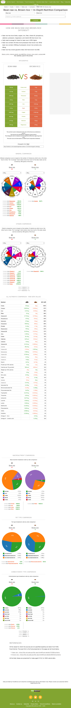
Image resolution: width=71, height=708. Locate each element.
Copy (28, 144)
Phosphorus (4, 318)
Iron (2, 311)
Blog (62, 2)
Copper (3, 308)
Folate (2, 305)
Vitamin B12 (24, 290)
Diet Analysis (20, 2)
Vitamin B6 (4, 331)
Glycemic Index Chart (42, 2)
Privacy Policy (34, 704)
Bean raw (24, 6)
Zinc (2, 334)
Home (6, 6)
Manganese (4, 352)
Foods (11, 6)
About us (12, 704)
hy (38, 701)
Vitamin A (24, 288)
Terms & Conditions (45, 704)
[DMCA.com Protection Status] (35, 691)
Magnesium (4, 328)
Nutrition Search (10, 2)
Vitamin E (3, 382)
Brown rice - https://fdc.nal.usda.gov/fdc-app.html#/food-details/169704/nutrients (36, 654)
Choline (3, 346)
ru (35, 701)
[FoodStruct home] (3, 3)
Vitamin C (3, 357)
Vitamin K (3, 359)
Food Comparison (30, 2)
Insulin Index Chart (54, 2)
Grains (17, 6)
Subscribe (67, 2)
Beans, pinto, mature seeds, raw (11, 54)
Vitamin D (24, 287)
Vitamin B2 (4, 344)
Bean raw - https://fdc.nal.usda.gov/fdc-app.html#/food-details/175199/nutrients (36, 652)
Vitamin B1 (4, 316)
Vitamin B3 (4, 349)
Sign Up (36, 4)
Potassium (4, 323)
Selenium (3, 321)
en (32, 701)
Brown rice (48, 6)
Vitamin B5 (4, 354)
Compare (32, 6)
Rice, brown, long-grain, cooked (33, 54)
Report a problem (56, 704)
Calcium (3, 341)
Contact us (19, 704)
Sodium (3, 380)
